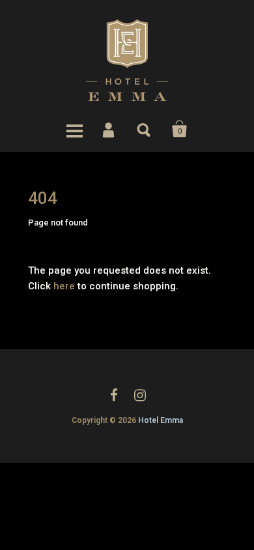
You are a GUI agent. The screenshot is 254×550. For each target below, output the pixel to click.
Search (144, 129)
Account (109, 129)
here (64, 286)
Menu (74, 129)
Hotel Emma (160, 420)
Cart (179, 129)
